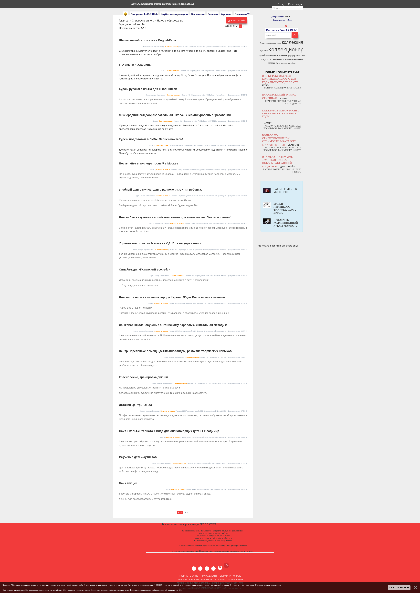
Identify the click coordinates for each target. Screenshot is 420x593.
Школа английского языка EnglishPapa (147, 40)
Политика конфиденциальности (268, 585)
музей (262, 55)
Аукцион (226, 14)
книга (279, 43)
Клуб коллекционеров (174, 14)
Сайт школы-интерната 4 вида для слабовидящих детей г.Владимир (169, 431)
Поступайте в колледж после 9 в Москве (148, 163)
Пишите (183, 575)
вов (303, 55)
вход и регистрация (98, 585)
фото (298, 55)
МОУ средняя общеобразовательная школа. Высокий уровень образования (175, 115)
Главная (124, 20)
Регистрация (295, 4)
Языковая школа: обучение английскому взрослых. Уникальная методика (173, 325)
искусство (266, 59)
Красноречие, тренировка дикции (143, 377)
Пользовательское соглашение (194, 579)
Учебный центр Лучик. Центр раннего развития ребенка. (160, 189)
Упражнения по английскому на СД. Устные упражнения (160, 243)
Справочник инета (143, 20)
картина (269, 55)
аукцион (264, 50)
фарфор (291, 55)
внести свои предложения (203, 545)
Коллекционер (286, 49)
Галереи (213, 14)
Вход (281, 4)
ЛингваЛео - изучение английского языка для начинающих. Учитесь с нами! (175, 217)
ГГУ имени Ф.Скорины (135, 64)
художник (272, 43)
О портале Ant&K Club (144, 14)
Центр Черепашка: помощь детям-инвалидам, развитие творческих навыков (175, 351)
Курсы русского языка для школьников (148, 89)
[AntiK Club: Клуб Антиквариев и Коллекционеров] (125, 14)
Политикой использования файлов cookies (146, 590)
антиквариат (279, 59)
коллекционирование (294, 59)
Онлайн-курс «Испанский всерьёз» (144, 269)
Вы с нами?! (242, 14)
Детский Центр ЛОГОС (135, 405)
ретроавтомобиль (288, 63)
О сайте (194, 575)
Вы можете (197, 14)
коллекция (292, 42)
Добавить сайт (236, 20)
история (271, 62)
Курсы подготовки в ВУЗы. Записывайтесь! (151, 139)
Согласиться (399, 587)
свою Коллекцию (205, 533)
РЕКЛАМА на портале (230, 575)
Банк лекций (128, 483)
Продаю (264, 43)
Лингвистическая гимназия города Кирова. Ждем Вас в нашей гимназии (172, 297)
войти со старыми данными (187, 585)
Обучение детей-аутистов (138, 457)
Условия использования (228, 579)
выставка (280, 55)
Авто (278, 63)
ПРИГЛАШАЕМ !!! (208, 575)
